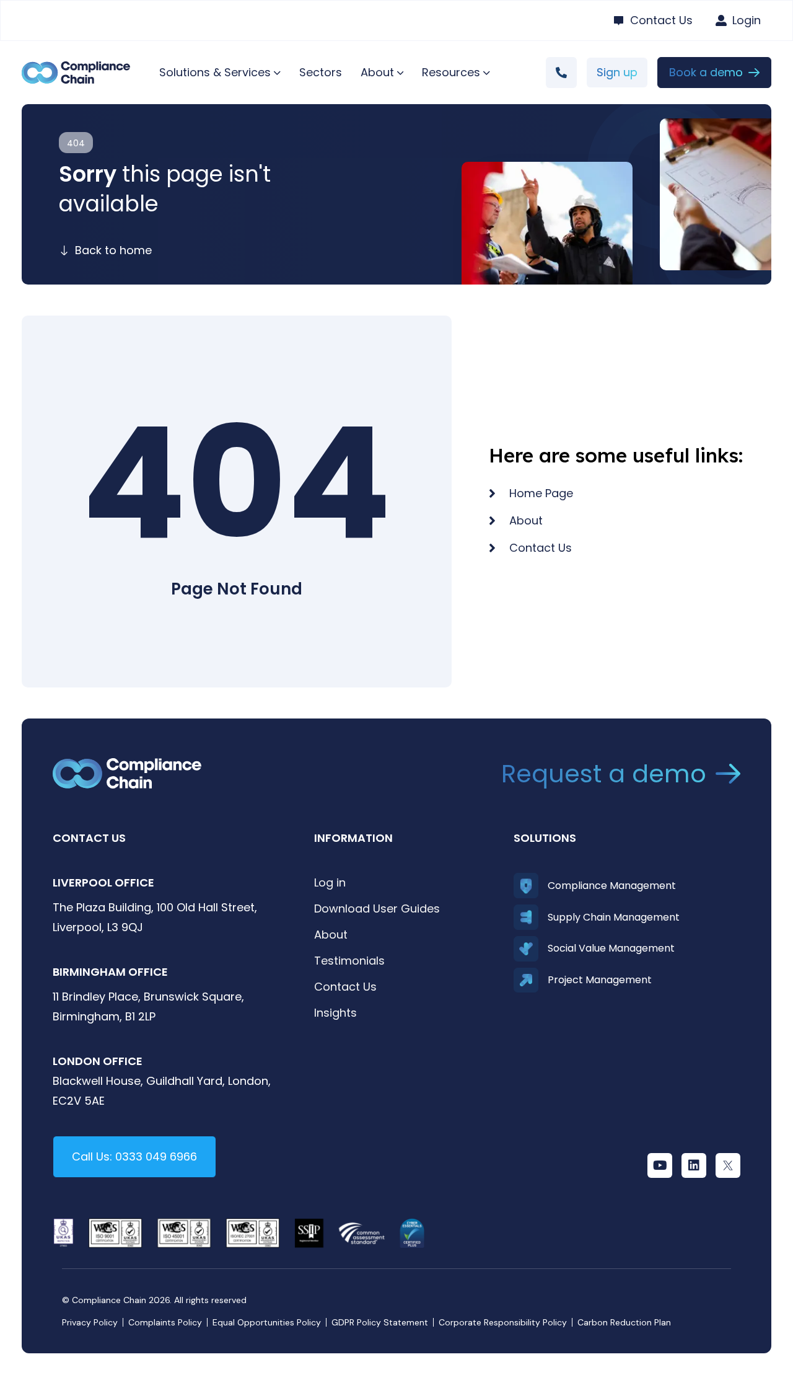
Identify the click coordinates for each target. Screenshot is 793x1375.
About (331, 934)
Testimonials (349, 960)
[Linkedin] (693, 1165)
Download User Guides (377, 908)
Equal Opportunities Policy (266, 1322)
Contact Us (345, 986)
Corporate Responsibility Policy (503, 1322)
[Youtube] (659, 1165)
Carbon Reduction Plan (624, 1322)
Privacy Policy (90, 1322)
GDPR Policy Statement (379, 1322)
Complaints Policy (165, 1322)
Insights (335, 1012)
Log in (330, 882)
